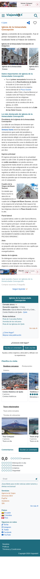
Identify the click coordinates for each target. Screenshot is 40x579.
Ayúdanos (5, 501)
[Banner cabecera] (20, 4)
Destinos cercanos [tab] (11, 366)
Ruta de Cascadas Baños (12, 319)
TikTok (5, 525)
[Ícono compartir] (28, 22)
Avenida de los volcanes (12, 321)
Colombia (8, 515)
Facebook (7, 532)
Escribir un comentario (28, 450)
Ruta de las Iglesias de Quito (13, 324)
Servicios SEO (7, 496)
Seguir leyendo (19, 289)
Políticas (5, 547)
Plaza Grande (26, 90)
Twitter (6, 530)
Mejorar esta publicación (12, 335)
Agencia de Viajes (8, 493)
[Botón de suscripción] (36, 479)
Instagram (7, 527)
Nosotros (5, 544)
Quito (5, 23)
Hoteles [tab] (6, 370)
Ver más (32, 328)
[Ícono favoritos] (35, 22)
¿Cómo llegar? (8, 332)
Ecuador (7, 513)
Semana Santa (7, 130)
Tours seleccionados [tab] (11, 411)
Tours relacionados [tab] (11, 407)
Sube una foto (30, 348)
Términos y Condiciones (11, 549)
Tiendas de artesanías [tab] (11, 415)
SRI (3, 503)
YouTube (7, 535)
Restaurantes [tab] (27, 366)
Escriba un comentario (13, 348)
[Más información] (16, 304)
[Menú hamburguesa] (4, 15)
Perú (6, 518)
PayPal (4, 498)
